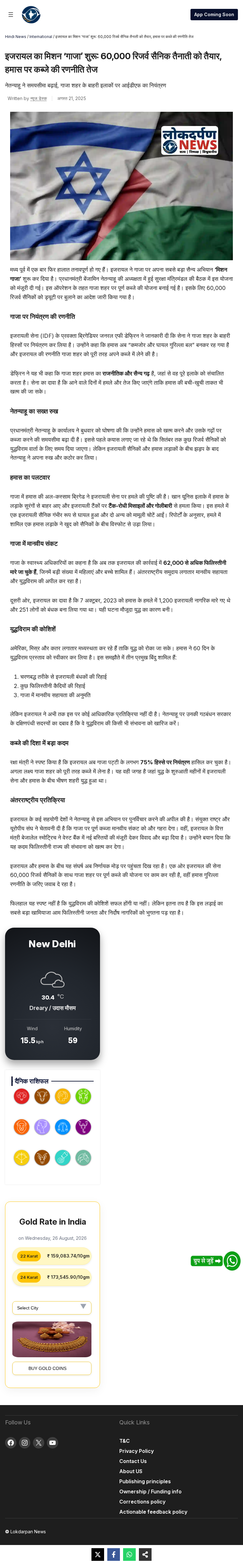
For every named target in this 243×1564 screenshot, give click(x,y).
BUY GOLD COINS (47, 1368)
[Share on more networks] (145, 1554)
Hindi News (15, 36)
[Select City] (51, 1308)
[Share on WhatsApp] (129, 1554)
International (40, 36)
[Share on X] (97, 1554)
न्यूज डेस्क (38, 98)
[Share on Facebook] (113, 1554)
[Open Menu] (10, 14)
